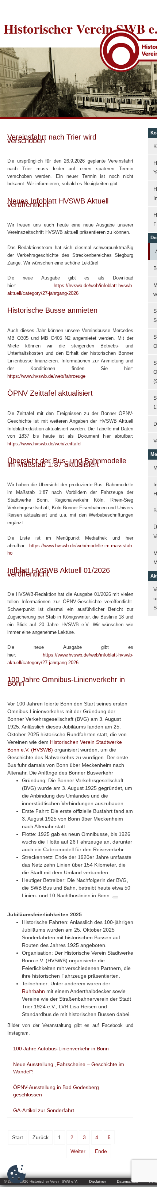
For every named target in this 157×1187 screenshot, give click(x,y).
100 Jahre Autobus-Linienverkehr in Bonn (61, 1048)
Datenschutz (127, 1181)
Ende (101, 1151)
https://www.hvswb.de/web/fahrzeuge (46, 376)
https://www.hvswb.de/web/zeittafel (44, 443)
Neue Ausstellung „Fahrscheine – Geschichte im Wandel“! (68, 1067)
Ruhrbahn (33, 991)
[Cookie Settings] (16, 1174)
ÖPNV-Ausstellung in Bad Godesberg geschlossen (56, 1090)
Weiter (77, 1151)
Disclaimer (97, 1181)
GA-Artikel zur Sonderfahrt (43, 1110)
